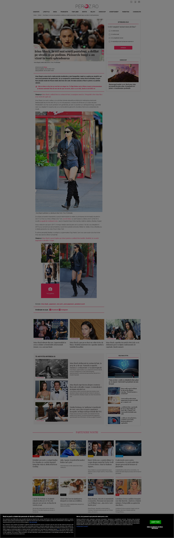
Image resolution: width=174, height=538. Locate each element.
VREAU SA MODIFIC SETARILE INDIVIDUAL (155, 527)
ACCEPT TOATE (155, 522)
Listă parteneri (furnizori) (82, 526)
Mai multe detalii (33, 522)
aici (58, 529)
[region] (87, 526)
